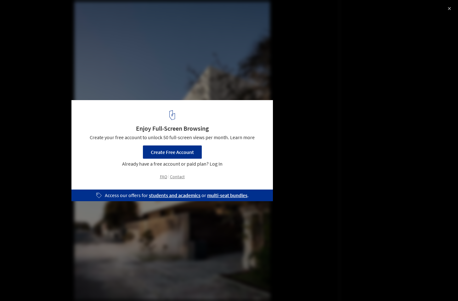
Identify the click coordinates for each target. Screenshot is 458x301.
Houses (18, 285)
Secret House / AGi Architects (52, 11)
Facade (44, 285)
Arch (69, 285)
